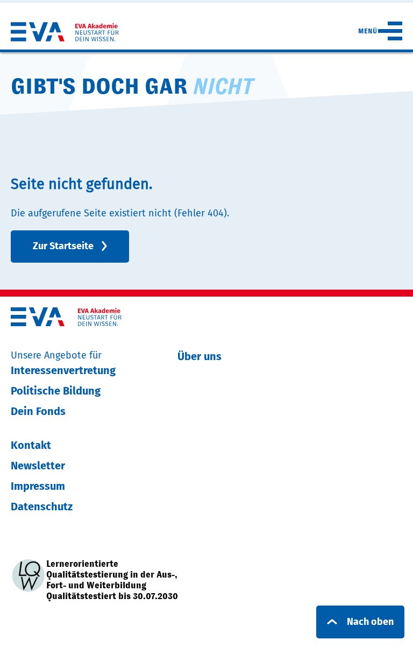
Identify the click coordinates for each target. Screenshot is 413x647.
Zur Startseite (63, 246)
